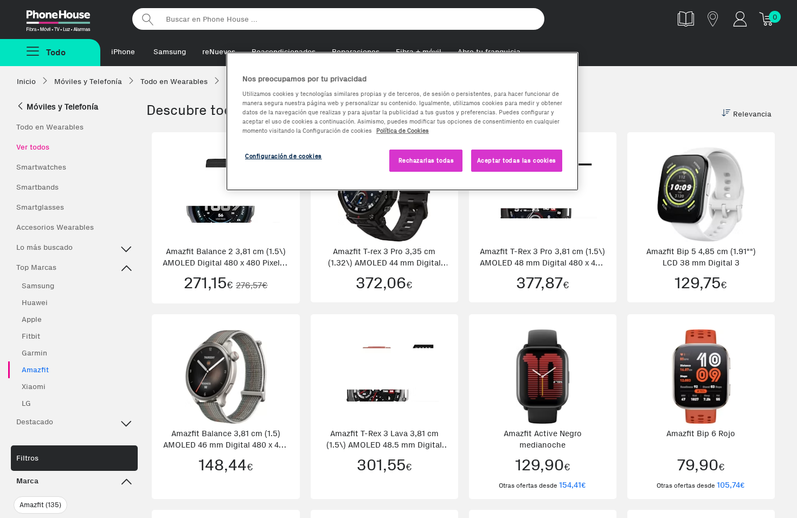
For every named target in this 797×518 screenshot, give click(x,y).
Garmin (34, 353)
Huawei (35, 302)
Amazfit (35, 369)
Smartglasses (40, 207)
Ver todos (32, 147)
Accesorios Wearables (55, 227)
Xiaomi (34, 386)
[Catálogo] (685, 18)
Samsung (169, 51)
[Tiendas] (713, 18)
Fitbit (31, 336)
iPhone (123, 51)
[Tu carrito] (767, 18)
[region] (402, 121)
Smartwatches (41, 167)
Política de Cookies (402, 130)
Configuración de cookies (283, 156)
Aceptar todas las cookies (516, 160)
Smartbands (37, 187)
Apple (32, 319)
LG (26, 403)
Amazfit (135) (40, 505)
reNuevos (218, 51)
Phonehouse (67, 18)
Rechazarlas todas (426, 160)
